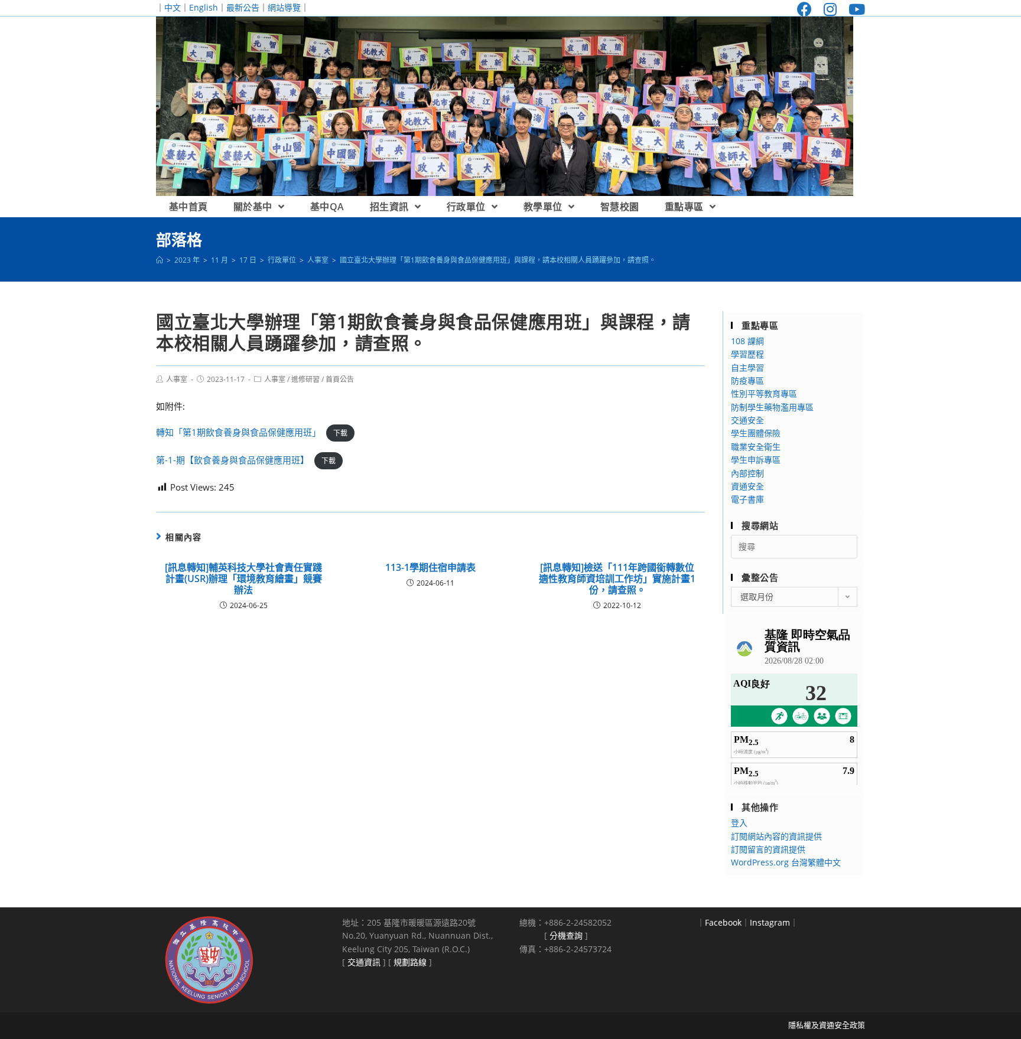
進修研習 (305, 379)
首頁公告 (340, 379)
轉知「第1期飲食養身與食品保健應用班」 (238, 432)
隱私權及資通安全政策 (826, 1025)
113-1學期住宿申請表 (430, 567)
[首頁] (159, 260)
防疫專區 (747, 380)
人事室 (176, 379)
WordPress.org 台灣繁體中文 (786, 862)
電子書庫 (747, 499)
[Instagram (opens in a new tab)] (830, 9)
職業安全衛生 (756, 446)
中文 (172, 7)
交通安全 (747, 420)
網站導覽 (284, 7)
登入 (739, 822)
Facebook (723, 922)
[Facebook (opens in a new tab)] (804, 9)
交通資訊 (364, 962)
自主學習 (747, 367)
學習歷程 (747, 354)
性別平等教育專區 (764, 393)
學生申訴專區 (756, 459)
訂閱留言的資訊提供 (768, 849)
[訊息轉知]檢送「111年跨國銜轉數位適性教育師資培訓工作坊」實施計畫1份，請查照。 (617, 579)
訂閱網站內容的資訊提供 (776, 836)
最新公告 (242, 7)
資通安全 (747, 486)
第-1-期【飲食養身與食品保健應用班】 (232, 460)
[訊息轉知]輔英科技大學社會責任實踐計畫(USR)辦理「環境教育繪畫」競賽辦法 (243, 579)
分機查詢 (566, 935)
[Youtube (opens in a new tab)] (854, 9)
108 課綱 (747, 341)
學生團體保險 (756, 433)
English (203, 7)
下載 (340, 433)
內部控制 (747, 473)
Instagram (770, 922)
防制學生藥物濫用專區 (772, 407)
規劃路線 (410, 962)
